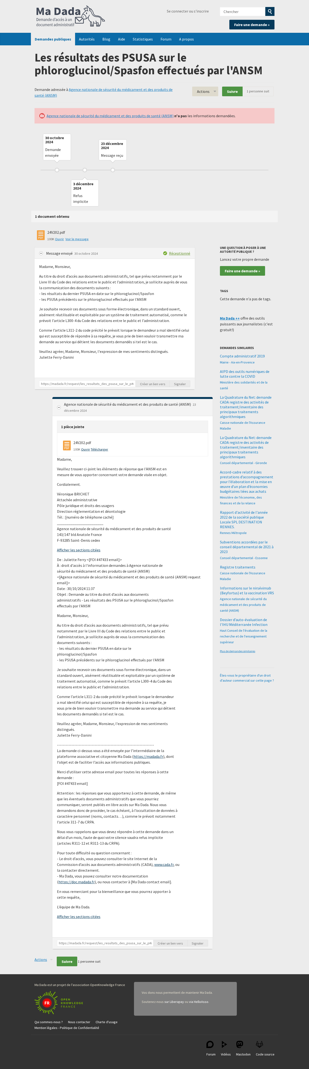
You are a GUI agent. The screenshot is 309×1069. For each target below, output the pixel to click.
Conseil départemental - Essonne (244, 558)
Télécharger (99, 449)
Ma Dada (71, 16)
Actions (203, 91)
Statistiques (143, 39)
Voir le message (77, 239)
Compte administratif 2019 (242, 356)
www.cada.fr (164, 864)
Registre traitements (237, 567)
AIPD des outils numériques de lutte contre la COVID (244, 374)
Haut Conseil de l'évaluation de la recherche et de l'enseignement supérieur (243, 636)
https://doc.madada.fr (76, 881)
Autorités (87, 39)
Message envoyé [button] (59, 253)
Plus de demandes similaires (237, 651)
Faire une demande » (252, 24)
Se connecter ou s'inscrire (188, 11)
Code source (265, 1054)
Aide (121, 39)
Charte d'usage (107, 1022)
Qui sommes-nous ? (49, 1022)
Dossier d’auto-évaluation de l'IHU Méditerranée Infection (243, 622)
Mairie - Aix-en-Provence (237, 362)
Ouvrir (59, 239)
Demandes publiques (53, 39)
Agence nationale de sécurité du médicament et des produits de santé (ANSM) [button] (128, 404)
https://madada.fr (148, 756)
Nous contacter (79, 1022)
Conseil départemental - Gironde (243, 463)
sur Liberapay (174, 1002)
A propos (186, 39)
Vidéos (226, 1054)
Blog (106, 39)
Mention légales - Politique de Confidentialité (67, 1028)
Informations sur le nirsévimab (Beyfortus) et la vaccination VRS (247, 590)
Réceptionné (179, 253)
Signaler (180, 384)
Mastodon (243, 1054)
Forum (166, 39)
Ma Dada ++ (230, 318)
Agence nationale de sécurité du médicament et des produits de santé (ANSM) (110, 115)
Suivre (232, 91)
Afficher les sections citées (78, 550)
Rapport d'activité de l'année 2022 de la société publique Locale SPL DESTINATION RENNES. (244, 519)
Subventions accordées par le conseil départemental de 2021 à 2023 (247, 547)
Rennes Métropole (233, 533)
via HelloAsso (198, 1002)
